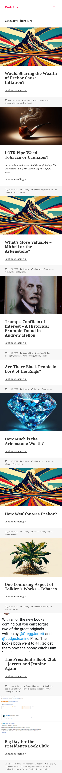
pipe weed (48, 189)
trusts (44, 356)
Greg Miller (37, 766)
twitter (17, 691)
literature (41, 689)
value (23, 272)
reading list (9, 691)
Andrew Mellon (43, 353)
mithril (7, 272)
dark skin (37, 389)
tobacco (14, 192)
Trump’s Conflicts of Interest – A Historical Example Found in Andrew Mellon (27, 328)
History (39, 763)
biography (9, 356)
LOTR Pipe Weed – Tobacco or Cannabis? (26, 155)
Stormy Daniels (28, 769)
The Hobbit (27, 103)
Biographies (28, 353)
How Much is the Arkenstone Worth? (24, 441)
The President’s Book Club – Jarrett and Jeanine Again (30, 664)
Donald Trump (28, 356)
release (18, 769)
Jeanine (33, 689)
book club (9, 766)
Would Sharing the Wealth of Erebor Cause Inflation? (31, 78)
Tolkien (22, 192)
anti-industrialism (41, 606)
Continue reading (16, 89)
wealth (14, 534)
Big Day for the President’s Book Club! (27, 744)
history (38, 356)
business (18, 356)
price (10, 464)
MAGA (48, 689)
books (7, 689)
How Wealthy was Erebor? (31, 514)
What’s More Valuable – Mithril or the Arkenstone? (28, 246)
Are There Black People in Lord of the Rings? (30, 369)
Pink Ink (12, 7)
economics (39, 100)
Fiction (28, 686)
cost (45, 461)
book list (48, 686)
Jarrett (26, 689)
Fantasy (27, 100)
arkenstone (38, 269)
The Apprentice (42, 769)
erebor (47, 100)
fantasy (8, 103)
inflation (15, 103)
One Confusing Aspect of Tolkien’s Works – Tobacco (31, 587)
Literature (36, 686)
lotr (21, 103)
